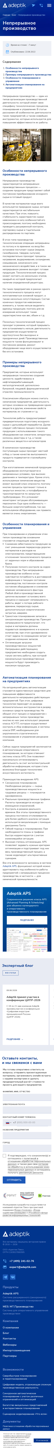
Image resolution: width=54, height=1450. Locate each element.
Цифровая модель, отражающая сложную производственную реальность (27, 1386)
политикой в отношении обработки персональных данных (29, 1161)
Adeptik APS (10, 866)
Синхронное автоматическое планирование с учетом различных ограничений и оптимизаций (23, 1396)
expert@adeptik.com (22, 1267)
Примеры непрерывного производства (28, 74)
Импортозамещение (16, 1350)
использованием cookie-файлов (12, 1441)
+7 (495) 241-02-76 (21, 1261)
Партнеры (10, 1356)
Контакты (9, 1338)
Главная (6, 15)
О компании (11, 1327)
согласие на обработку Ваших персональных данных (17, 1435)
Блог (14, 15)
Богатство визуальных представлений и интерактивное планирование (25, 1407)
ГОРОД (6, 1142)
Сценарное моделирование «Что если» (25, 1414)
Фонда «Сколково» (23, 1210)
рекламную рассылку (31, 1172)
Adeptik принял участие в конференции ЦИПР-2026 (23, 998)
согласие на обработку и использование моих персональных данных (28, 1167)
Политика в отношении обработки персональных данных (26, 1427)
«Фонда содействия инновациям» (21, 1211)
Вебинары (10, 1345)
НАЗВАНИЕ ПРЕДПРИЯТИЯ (16, 1130)
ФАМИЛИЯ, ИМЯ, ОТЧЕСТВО (16, 1091)
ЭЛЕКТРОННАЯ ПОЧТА (14, 1104)
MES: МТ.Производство (18, 1306)
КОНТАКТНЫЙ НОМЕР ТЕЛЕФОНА (19, 1117)
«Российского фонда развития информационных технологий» (25, 1214)
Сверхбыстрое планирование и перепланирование (20, 1377)
